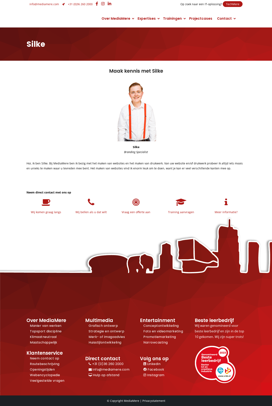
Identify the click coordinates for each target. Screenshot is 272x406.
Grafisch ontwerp (103, 325)
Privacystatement (153, 401)
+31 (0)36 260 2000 (80, 4)
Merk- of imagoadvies (107, 337)
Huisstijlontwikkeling (105, 342)
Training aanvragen (181, 212)
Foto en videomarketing (163, 331)
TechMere (232, 4)
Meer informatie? (226, 212)
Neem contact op (44, 358)
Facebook (155, 369)
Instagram (155, 375)
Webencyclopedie (45, 375)
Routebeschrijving (45, 364)
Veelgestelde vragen (47, 380)
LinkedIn (153, 364)
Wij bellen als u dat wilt (91, 212)
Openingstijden (42, 369)
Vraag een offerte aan (136, 212)
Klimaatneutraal (43, 337)
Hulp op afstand (105, 375)
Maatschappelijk (43, 342)
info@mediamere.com (44, 4)
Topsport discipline (46, 331)
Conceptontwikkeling (161, 325)
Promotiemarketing (159, 337)
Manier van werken (46, 325)
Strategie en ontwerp (106, 331)
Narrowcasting (155, 342)
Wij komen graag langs (46, 212)
